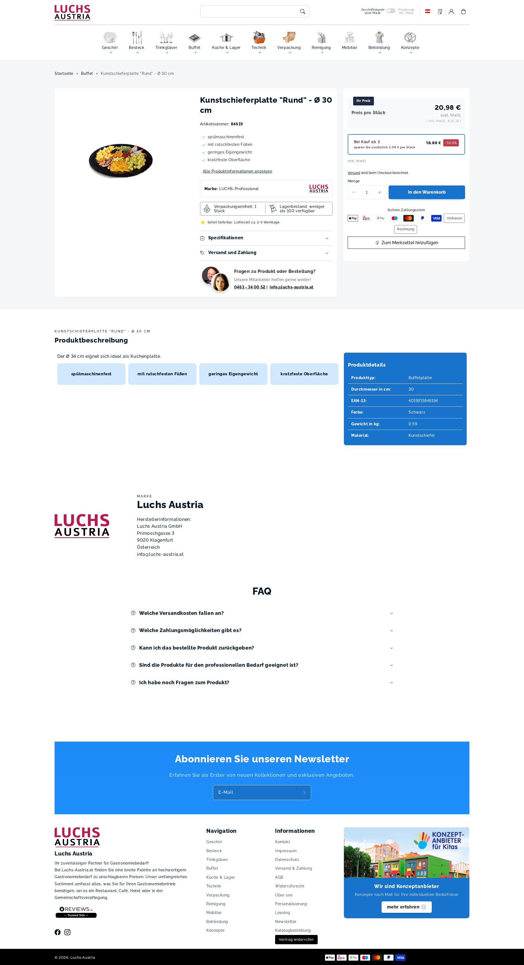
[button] (463, 11)
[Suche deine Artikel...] (303, 11)
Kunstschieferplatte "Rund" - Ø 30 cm (137, 73)
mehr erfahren (403, 907)
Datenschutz (287, 859)
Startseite (64, 73)
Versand (354, 173)
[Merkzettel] (440, 11)
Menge (354, 181)
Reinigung (215, 904)
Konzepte (215, 930)
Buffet (87, 73)
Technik (213, 886)
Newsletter (286, 921)
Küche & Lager (220, 877)
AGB (279, 877)
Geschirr (214, 842)
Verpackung (218, 895)
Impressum (286, 851)
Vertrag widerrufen (296, 939)
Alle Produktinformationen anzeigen (237, 171)
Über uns (284, 895)
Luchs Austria (82, 957)
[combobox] (254, 11)
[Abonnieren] (305, 792)
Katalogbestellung (293, 930)
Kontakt (282, 842)
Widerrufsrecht (289, 886)
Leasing (282, 912)
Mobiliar (214, 912)
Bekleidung (217, 921)
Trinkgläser (217, 859)
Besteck (214, 851)
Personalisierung (291, 904)
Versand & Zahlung (293, 868)
